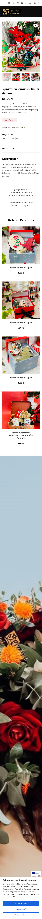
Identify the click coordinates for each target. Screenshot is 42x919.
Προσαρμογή (21, 909)
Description (8, 148)
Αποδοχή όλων (21, 903)
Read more (21, 272)
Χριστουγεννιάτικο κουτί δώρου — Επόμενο (21, 204)
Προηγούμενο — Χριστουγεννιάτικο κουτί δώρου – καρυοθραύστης (21, 192)
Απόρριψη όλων (21, 915)
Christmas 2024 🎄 (18, 127)
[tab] (21, 148)
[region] (21, 898)
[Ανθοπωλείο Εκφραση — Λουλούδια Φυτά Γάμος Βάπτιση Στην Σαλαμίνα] (11, 11)
